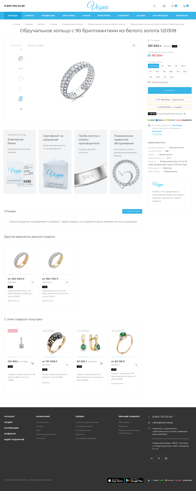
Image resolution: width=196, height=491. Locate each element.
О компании (42, 422)
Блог (38, 430)
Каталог (9, 416)
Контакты (40, 438)
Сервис (79, 416)
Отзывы (40, 426)
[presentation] (21, 49)
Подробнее (157, 134)
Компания (43, 416)
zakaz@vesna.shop (163, 422)
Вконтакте (151, 458)
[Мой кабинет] (164, 6)
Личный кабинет (129, 416)
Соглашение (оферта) (85, 438)
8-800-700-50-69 (14, 6)
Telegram (159, 458)
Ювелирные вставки (46, 434)
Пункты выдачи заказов (87, 422)
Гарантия (80, 434)
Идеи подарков (14, 439)
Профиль (123, 426)
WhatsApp (166, 458)
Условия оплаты (83, 430)
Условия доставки (84, 426)
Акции (8, 422)
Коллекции (11, 428)
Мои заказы (124, 422)
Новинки (10, 434)
